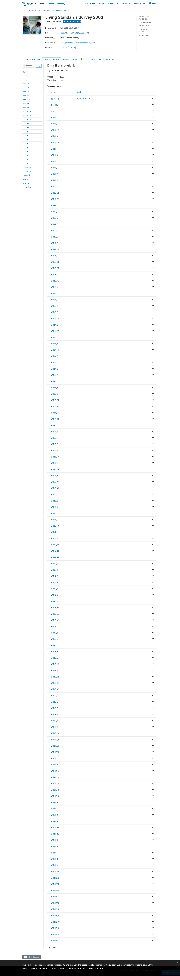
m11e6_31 (55, 469)
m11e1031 (55, 746)
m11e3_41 (55, 274)
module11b (26, 147)
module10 (26, 131)
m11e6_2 (54, 463)
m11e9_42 (55, 695)
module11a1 (27, 135)
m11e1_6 (54, 155)
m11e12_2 (55, 878)
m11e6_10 (55, 526)
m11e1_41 (55, 136)
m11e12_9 (55, 934)
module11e (26, 159)
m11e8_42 (55, 626)
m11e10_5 (55, 771)
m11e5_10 (55, 457)
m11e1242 (55, 903)
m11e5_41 (55, 413)
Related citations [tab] (106, 59)
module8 (26, 123)
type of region (83, 98)
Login (154, 3)
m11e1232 (55, 890)
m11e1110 (55, 871)
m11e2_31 (55, 193)
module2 (26, 88)
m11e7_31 (55, 538)
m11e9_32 (55, 683)
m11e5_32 (55, 406)
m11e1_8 (54, 167)
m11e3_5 (54, 287)
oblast (53, 92)
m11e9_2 (54, 670)
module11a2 (27, 139)
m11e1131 (55, 815)
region (80, 92)
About (101, 3)
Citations (126, 3)
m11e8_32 (55, 614)
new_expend (27, 179)
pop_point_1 (27, 187)
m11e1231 (55, 884)
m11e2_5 (54, 218)
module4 (26, 96)
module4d (26, 100)
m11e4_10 (55, 387)
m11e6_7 (54, 507)
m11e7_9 (54, 588)
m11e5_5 (54, 425)
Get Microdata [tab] (88, 59)
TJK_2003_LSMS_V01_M (60, 10)
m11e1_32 (55, 130)
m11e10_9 (55, 796)
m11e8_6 (54, 639)
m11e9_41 (55, 689)
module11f (26, 163)
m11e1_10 (54, 180)
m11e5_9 (54, 450)
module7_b (27, 116)
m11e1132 (55, 821)
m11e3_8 (54, 306)
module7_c (27, 119)
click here (98, 968)
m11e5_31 (55, 400)
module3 (26, 92)
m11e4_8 (54, 375)
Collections (113, 3)
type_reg (55, 98)
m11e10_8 (55, 790)
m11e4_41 (55, 343)
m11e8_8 (54, 651)
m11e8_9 (54, 658)
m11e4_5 (54, 356)
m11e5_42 (55, 419)
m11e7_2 (54, 532)
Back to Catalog (32, 957)
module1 (26, 84)
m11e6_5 (54, 494)
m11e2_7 (54, 230)
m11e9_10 (55, 733)
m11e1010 (55, 802)
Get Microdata (73, 21)
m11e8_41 (55, 620)
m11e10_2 (55, 739)
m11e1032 (55, 752)
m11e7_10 (55, 595)
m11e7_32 (55, 544)
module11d (26, 155)
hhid (52, 111)
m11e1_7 (54, 161)
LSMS (47, 10)
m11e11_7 (55, 853)
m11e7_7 (54, 576)
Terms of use (139, 3)
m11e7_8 (54, 582)
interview (26, 80)
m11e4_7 (54, 369)
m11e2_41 (55, 205)
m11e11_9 (55, 865)
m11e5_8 (54, 444)
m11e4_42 (55, 350)
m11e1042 (55, 764)
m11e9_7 (54, 714)
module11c (26, 151)
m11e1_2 (54, 117)
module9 (26, 127)
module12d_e (28, 171)
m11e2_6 (54, 224)
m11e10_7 (55, 783)
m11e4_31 (55, 331)
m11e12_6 (55, 915)
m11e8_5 (54, 633)
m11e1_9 (54, 174)
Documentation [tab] (70, 59)
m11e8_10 (55, 664)
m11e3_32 (55, 268)
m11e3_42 (55, 281)
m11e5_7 (54, 438)
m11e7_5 (54, 563)
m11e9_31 (55, 677)
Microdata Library (56, 3)
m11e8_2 (54, 601)
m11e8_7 (54, 645)
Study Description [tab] (32, 59)
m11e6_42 (55, 488)
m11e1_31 (54, 123)
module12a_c (28, 167)
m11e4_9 (54, 381)
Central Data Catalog (36, 10)
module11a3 (27, 143)
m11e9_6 (54, 708)
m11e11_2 (55, 808)
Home (24, 10)
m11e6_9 (54, 519)
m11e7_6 (54, 570)
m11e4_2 (54, 325)
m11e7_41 (55, 551)
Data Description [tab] (51, 60)
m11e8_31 (55, 607)
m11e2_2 (54, 186)
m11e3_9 (54, 312)
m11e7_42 (55, 557)
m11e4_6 (54, 362)
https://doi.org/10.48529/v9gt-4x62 (74, 33)
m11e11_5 (54, 840)
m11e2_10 (55, 249)
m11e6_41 (55, 482)
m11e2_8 (54, 237)
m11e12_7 (55, 922)
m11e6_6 (54, 501)
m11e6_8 (54, 513)
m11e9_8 (54, 720)
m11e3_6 (54, 293)
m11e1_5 (54, 149)
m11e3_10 (55, 318)
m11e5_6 (54, 431)
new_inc (26, 183)
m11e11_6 (55, 846)
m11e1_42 (55, 142)
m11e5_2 (54, 394)
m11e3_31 (55, 262)
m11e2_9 (54, 243)
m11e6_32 (55, 475)
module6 (26, 108)
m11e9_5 (54, 702)
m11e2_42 (55, 211)
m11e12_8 (55, 928)
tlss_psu (54, 105)
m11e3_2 (54, 255)
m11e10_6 (55, 777)
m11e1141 (55, 827)
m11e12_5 (55, 909)
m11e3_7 (54, 299)
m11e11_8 (55, 859)
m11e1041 (55, 758)
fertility (25, 76)
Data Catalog (89, 3)
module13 (26, 175)
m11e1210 (55, 940)
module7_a (27, 112)
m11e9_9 (54, 727)
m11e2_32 (55, 199)
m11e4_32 (55, 337)
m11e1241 (55, 896)
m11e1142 (55, 834)
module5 (26, 104)
